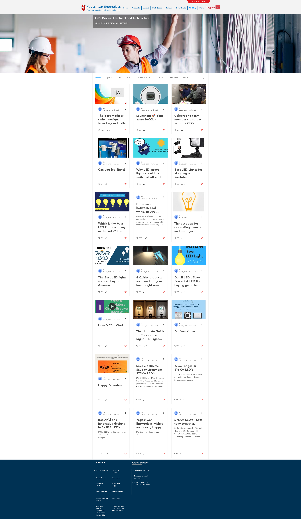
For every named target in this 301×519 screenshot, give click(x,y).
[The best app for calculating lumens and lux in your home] (189, 201)
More (184, 78)
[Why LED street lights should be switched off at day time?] (150, 148)
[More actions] (126, 108)
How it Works (173, 78)
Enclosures (116, 478)
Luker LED (129, 78)
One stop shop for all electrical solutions (103, 10)
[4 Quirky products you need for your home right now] (150, 255)
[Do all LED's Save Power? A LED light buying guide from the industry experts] (189, 255)
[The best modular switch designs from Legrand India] (112, 94)
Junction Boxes (101, 491)
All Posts (98, 78)
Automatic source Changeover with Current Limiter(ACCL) (100, 510)
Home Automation (144, 78)
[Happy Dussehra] (112, 363)
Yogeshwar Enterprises (104, 6)
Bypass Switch (101, 478)
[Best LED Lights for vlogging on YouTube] (189, 148)
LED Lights (116, 499)
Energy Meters (117, 491)
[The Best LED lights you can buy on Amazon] (112, 255)
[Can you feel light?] (112, 148)
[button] (203, 78)
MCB (119, 78)
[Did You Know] (189, 309)
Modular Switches (102, 470)
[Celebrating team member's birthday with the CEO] (189, 94)
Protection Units (118, 506)
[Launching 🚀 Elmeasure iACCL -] (150, 94)
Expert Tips (109, 78)
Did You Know (159, 78)
